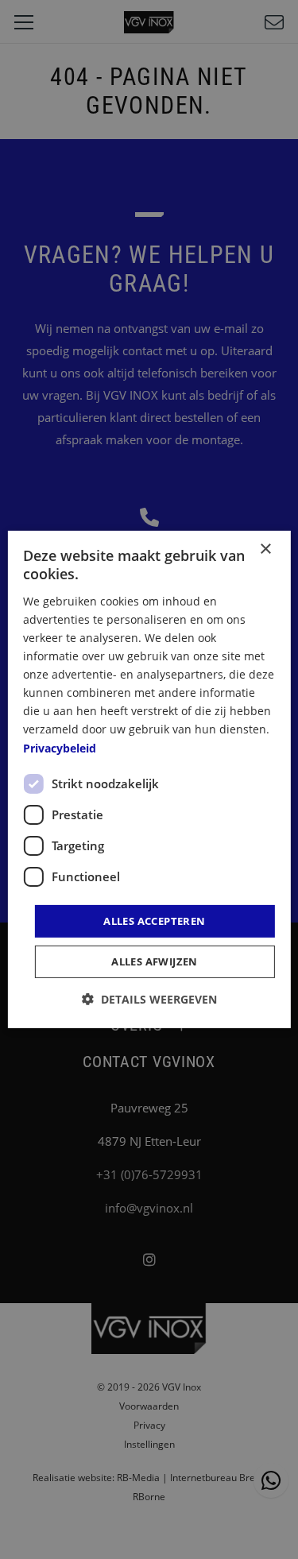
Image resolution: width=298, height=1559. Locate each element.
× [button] (265, 549)
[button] (149, 999)
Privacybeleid (59, 747)
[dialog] (148, 779)
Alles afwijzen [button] (154, 961)
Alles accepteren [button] (154, 921)
